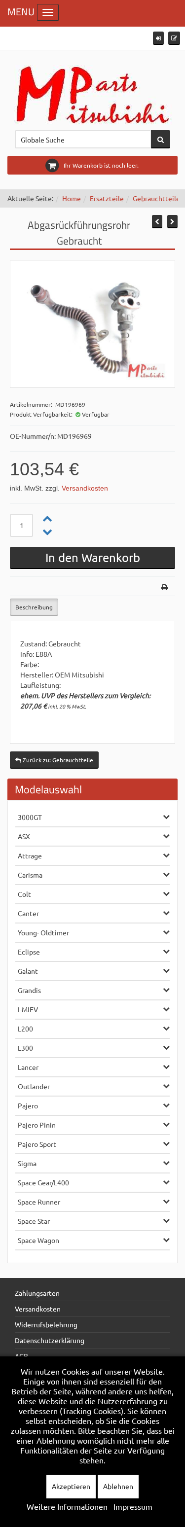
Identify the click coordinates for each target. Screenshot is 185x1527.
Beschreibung (34, 607)
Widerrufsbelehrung (46, 1324)
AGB (21, 1355)
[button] (158, 38)
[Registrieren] (174, 38)
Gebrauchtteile (156, 198)
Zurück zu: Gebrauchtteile (57, 760)
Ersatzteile (107, 198)
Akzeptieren (71, 1486)
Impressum (132, 1506)
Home (71, 198)
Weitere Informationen (67, 1506)
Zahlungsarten (37, 1292)
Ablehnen (118, 1486)
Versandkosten (85, 488)
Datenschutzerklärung (49, 1340)
